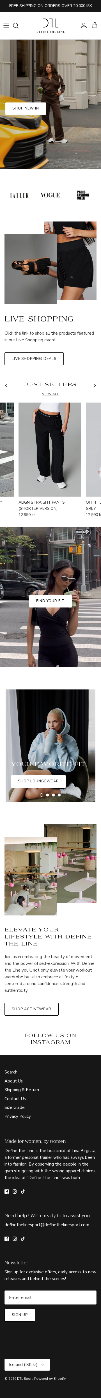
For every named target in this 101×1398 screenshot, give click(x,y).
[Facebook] (6, 1191)
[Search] (18, 25)
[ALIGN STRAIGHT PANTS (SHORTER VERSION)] (50, 449)
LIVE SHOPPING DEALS (34, 358)
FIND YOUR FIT (50, 601)
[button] (41, 795)
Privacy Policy (17, 1116)
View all (50, 394)
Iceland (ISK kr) (23, 1364)
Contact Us (15, 1099)
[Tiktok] (23, 1191)
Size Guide (14, 1107)
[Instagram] (15, 1191)
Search (10, 1072)
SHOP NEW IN (25, 108)
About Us (13, 1081)
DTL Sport (25, 1378)
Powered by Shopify (50, 1378)
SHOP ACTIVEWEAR (31, 1009)
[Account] (82, 25)
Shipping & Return (21, 1090)
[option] (50, 104)
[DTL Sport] (50, 25)
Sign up (20, 1314)
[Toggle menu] (6, 25)
